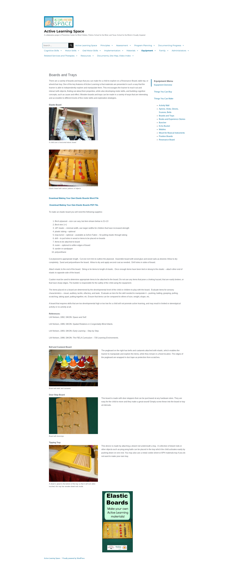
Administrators (179, 50)
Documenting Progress (169, 45)
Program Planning (143, 45)
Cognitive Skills (51, 50)
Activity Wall (164, 105)
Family (162, 50)
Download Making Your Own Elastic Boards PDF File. (74, 205)
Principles (105, 45)
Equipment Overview (163, 85)
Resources (86, 56)
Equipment (147, 50)
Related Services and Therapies (59, 56)
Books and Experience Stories (172, 119)
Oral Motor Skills (90, 50)
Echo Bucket (164, 126)
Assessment (122, 45)
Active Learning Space (64, 31)
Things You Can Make (163, 99)
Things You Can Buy (163, 92)
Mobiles (162, 129)
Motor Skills (70, 50)
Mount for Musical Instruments (172, 133)
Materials (131, 50)
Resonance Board (167, 140)
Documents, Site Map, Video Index (114, 56)
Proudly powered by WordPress (73, 558)
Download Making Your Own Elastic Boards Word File (74, 198)
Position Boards (166, 136)
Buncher (162, 123)
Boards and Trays (166, 116)
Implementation (112, 50)
